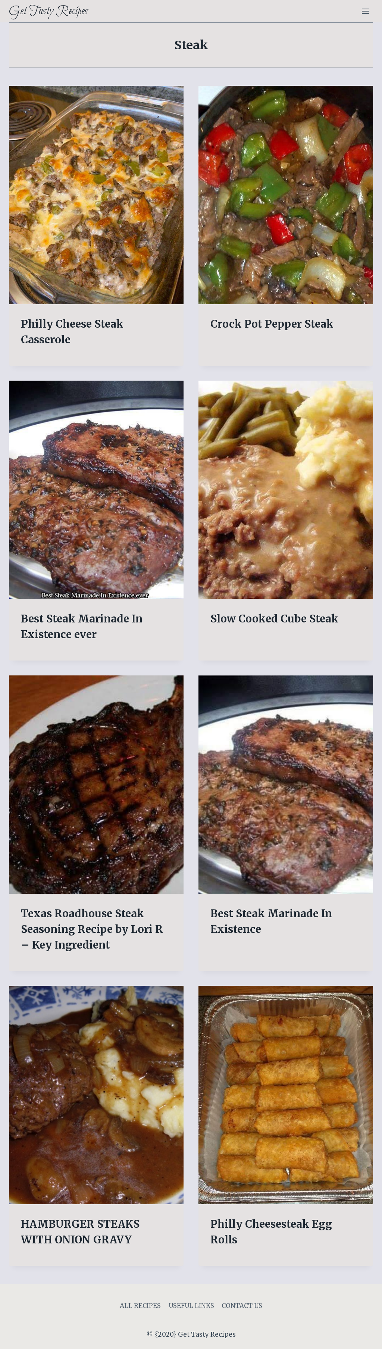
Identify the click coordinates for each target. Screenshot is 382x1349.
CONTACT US (242, 1306)
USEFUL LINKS (191, 1306)
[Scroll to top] (363, 1337)
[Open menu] (365, 11)
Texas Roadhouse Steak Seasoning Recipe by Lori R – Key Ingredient (92, 929)
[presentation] (96, 195)
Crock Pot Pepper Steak (272, 324)
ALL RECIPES (140, 1306)
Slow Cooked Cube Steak (274, 618)
